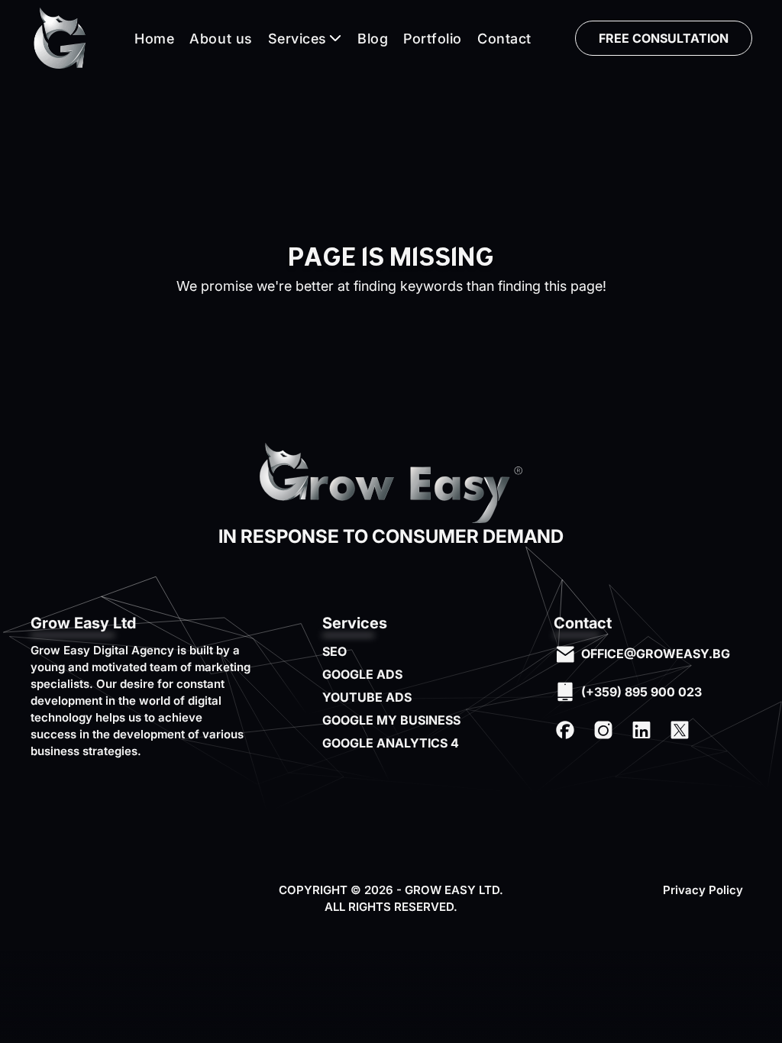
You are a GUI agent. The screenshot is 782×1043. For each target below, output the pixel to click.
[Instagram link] (603, 729)
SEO (334, 651)
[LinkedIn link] (641, 729)
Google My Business (391, 720)
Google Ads (362, 674)
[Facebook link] (565, 729)
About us (220, 39)
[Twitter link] (679, 729)
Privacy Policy (703, 890)
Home (154, 39)
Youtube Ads (367, 697)
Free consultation (664, 38)
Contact (504, 39)
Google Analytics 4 (390, 743)
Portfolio (432, 39)
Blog (372, 39)
